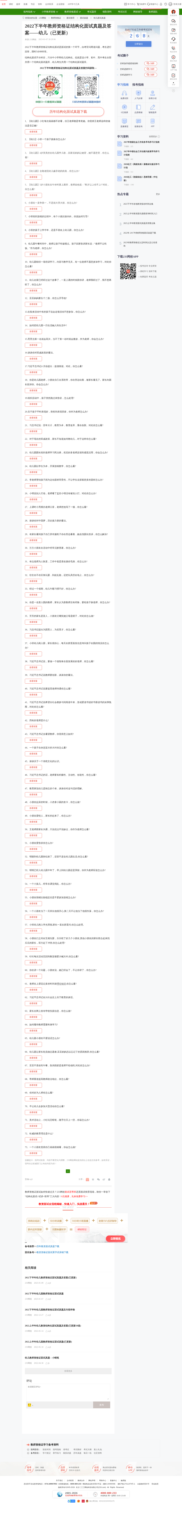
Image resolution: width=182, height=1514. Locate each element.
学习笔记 (47, 1453)
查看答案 (33, 132)
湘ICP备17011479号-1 (126, 1484)
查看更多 (68, 1371)
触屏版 (123, 1481)
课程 (11, 4)
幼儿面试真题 (100, 18)
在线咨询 (173, 15)
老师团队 (153, 11)
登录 (175, 4)
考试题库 (91, 11)
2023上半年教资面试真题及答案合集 (137, 224)
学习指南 (123, 84)
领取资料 (107, 11)
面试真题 (84, 18)
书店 (33, 4)
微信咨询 (173, 25)
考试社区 (122, 11)
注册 (179, 4)
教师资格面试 (71, 11)
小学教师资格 (48, 11)
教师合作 (81, 1481)
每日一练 (88, 1453)
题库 (18, 4)
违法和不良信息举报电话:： (40, 1484)
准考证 (66, 1449)
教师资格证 (56, 18)
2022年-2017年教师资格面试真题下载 (137, 234)
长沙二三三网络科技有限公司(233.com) (91, 1487)
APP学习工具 (73, 4)
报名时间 (47, 1449)
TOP (173, 85)
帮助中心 (102, 1481)
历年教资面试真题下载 (48, 1246)
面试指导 (71, 18)
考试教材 (77, 1449)
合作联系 (49, 4)
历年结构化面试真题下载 (68, 112)
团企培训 (173, 61)
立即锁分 (138, 44)
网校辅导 (137, 11)
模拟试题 (67, 1453)
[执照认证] (78, 1501)
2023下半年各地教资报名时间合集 (136, 205)
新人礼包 (98, 1449)
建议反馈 (173, 79)
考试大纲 (88, 1449)
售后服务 (173, 43)
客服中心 (154, 4)
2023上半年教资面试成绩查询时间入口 (138, 214)
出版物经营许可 (143, 1484)
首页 (4, 4)
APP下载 (173, 70)
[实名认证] (83, 1501)
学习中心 (131, 4)
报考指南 (28, 11)
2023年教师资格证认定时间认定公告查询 (138, 244)
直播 (25, 4)
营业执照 (155, 1484)
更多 (158, 194)
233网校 (42, 18)
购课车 (143, 4)
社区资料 (98, 1453)
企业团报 (60, 4)
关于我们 (59, 1481)
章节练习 (57, 1453)
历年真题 (77, 1453)
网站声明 (91, 1481)
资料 (40, 4)
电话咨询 (173, 52)
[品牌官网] (71, 1501)
